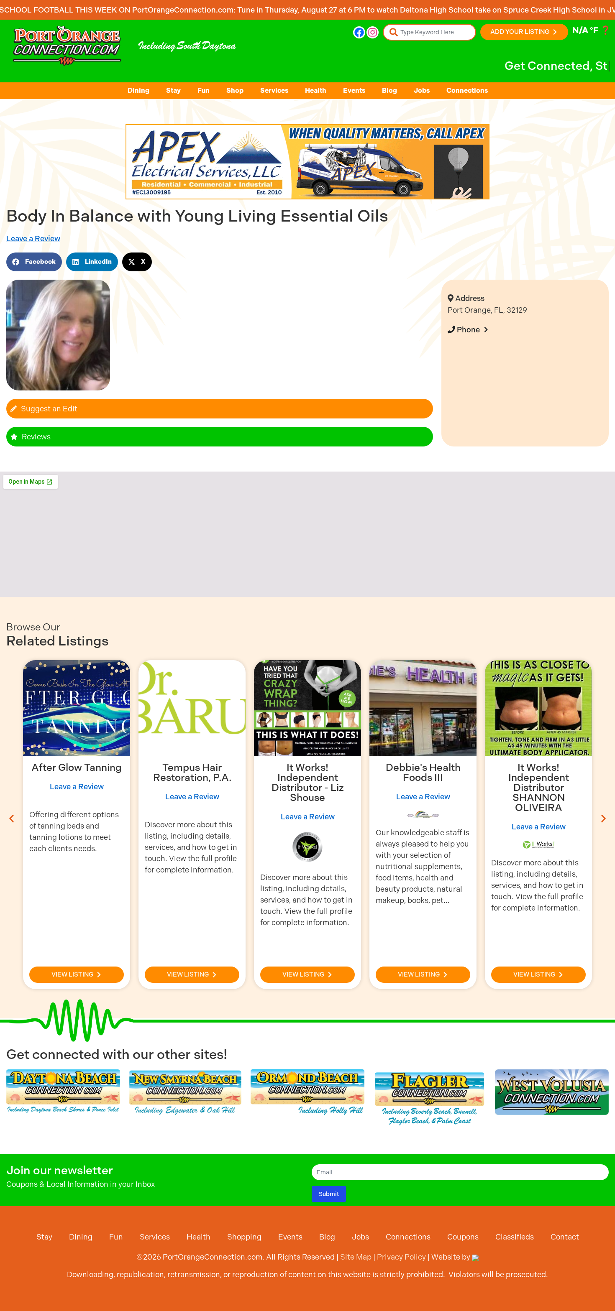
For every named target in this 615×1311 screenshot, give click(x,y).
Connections (467, 90)
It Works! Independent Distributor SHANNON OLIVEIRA (538, 788)
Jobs (422, 90)
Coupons (463, 1236)
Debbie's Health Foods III (423, 772)
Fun (203, 90)
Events (354, 90)
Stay (173, 90)
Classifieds (514, 1236)
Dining (138, 90)
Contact (565, 1236)
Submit (329, 1194)
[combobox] (429, 32)
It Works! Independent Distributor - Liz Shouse (308, 782)
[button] (34, 262)
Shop (234, 90)
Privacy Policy (401, 1256)
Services (274, 90)
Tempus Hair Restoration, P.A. (192, 772)
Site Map (356, 1256)
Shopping (244, 1236)
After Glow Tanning (76, 767)
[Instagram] (372, 32)
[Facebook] (359, 32)
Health (315, 90)
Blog (389, 90)
